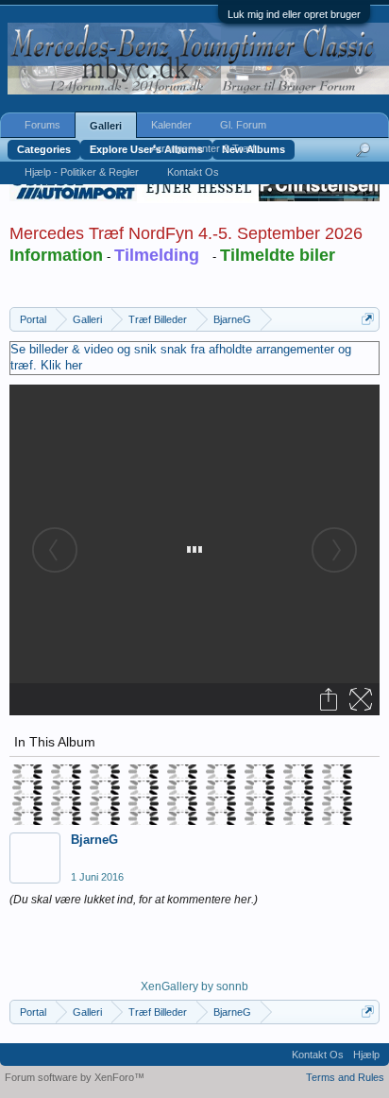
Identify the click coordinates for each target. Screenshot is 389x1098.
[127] (26, 771)
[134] (297, 771)
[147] (104, 804)
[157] (143, 819)
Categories (44, 149)
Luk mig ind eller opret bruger (294, 14)
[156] (104, 819)
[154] (26, 819)
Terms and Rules (345, 1077)
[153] (336, 804)
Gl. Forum (243, 124)
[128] (65, 771)
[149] (181, 804)
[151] (259, 804)
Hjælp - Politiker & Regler (82, 172)
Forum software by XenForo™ (74, 1077)
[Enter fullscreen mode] (362, 699)
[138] (104, 788)
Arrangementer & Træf (203, 148)
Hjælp (366, 1054)
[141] (220, 788)
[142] (259, 788)
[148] (143, 804)
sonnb (232, 986)
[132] (220, 771)
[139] (143, 788)
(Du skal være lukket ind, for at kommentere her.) (133, 899)
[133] (259, 771)
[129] (104, 771)
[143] (297, 788)
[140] (181, 788)
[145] (26, 804)
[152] (297, 804)
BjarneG (94, 839)
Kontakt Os (193, 172)
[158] (181, 819)
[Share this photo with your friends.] (330, 699)
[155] (65, 819)
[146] (65, 804)
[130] (143, 771)
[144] (336, 788)
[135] (336, 771)
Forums (42, 124)
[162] (336, 819)
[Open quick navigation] (368, 319)
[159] (220, 819)
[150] (220, 804)
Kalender (171, 124)
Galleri (106, 125)
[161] (297, 819)
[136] (26, 788)
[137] (65, 788)
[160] (259, 819)
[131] (181, 771)
